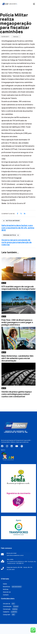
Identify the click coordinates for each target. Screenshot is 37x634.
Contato (6, 595)
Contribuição (10, 606)
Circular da (8, 604)
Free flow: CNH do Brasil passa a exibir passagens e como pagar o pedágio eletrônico (17, 322)
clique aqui (19, 442)
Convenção (10, 609)
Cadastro (10, 612)
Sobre (5, 584)
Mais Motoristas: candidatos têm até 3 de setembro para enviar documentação (17, 358)
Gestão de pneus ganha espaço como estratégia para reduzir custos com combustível (16, 394)
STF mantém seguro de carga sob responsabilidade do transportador (18, 287)
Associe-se (7, 592)
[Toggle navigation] (29, 4)
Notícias (15, 36)
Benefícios (12, 587)
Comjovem (8, 614)
